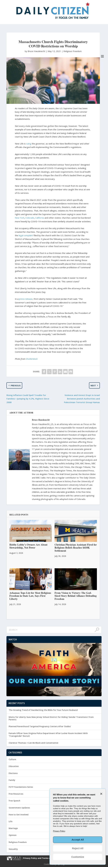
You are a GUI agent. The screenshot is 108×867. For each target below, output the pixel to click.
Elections (13, 773)
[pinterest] (54, 371)
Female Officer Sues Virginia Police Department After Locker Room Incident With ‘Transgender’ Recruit (48, 734)
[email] (65, 371)
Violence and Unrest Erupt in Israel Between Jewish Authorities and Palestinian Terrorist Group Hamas (82, 399)
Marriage (13, 828)
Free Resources (16, 793)
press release (25, 298)
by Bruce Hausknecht (35, 51)
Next (93, 385)
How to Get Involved (18, 814)
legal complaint (26, 235)
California (39, 217)
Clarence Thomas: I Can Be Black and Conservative (33, 742)
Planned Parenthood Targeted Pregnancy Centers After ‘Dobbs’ (40, 726)
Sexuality (13, 849)
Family (12, 780)
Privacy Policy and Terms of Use (39, 858)
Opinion (12, 835)
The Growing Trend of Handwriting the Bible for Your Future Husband (43, 710)
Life (10, 821)
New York (19, 217)
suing (28, 143)
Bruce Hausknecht (41, 419)
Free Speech (14, 800)
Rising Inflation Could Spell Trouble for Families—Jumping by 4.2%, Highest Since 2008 (27, 399)
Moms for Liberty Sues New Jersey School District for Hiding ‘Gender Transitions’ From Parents (51, 718)
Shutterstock (31, 358)
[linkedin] (60, 371)
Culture (12, 759)
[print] (70, 371)
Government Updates (19, 807)
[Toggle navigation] (102, 56)
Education (14, 766)
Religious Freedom (72, 51)
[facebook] (44, 371)
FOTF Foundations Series (21, 787)
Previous (16, 385)
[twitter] (49, 371)
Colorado (29, 217)
